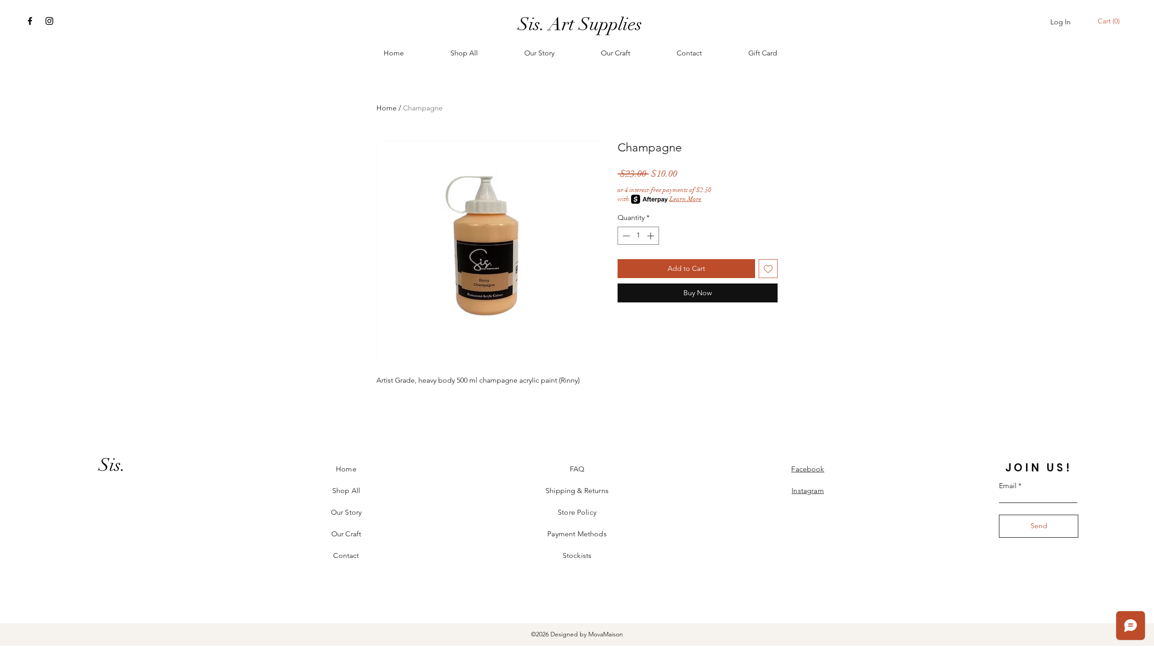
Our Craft (346, 534)
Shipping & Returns (577, 490)
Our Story (346, 512)
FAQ (577, 469)
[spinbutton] (638, 235)
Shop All (346, 490)
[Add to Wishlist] (768, 268)
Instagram (808, 490)
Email (1008, 485)
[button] (1110, 21)
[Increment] (651, 235)
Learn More (685, 199)
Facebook (807, 469)
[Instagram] (49, 21)
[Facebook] (30, 21)
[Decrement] (625, 235)
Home (386, 108)
